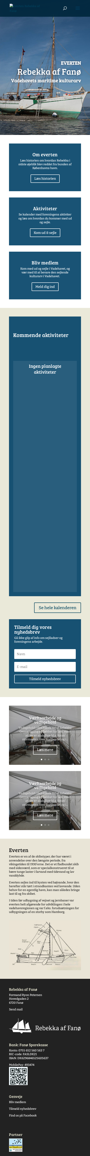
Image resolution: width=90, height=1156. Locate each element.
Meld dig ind (45, 287)
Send (12, 1009)
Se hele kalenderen (57, 607)
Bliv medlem (17, 1102)
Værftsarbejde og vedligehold (45, 720)
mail (19, 1009)
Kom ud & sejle (45, 233)
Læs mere (45, 750)
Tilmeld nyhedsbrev (22, 1109)
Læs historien (45, 179)
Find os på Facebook (23, 1115)
